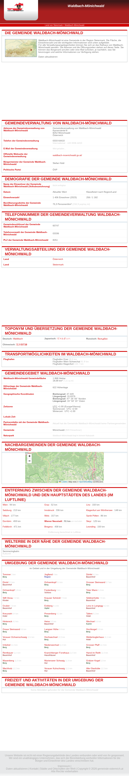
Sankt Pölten (92, 516)
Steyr (88, 521)
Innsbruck (49, 510)
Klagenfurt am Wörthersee (99, 510)
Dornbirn (7, 521)
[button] (29, 456)
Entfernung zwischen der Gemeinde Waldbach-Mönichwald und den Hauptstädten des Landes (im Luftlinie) (59, 495)
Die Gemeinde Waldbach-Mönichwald (44, 33)
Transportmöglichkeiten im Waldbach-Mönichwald (60, 354)
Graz (46, 505)
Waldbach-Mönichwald (86, 6)
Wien (5, 505)
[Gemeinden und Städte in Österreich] (18, 7)
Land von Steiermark (54, 25)
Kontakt (34, 768)
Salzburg (7, 510)
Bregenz (48, 527)
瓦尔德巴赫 (21, 344)
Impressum (64, 766)
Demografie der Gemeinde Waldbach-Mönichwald (58, 179)
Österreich (58, 259)
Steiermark (58, 264)
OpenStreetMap (86, 481)
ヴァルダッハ (63, 338)
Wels (46, 516)
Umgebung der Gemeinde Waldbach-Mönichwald (56, 563)
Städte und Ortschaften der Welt (57, 768)
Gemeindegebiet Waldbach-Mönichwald (47, 373)
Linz (88, 505)
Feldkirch (7, 527)
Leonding (90, 527)
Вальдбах (103, 339)
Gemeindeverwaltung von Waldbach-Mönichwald (58, 123)
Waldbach (18, 339)
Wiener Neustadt (53, 521)
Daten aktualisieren (48, 57)
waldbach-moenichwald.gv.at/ (67, 155)
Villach (6, 516)
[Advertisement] (64, 91)
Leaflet (64, 481)
